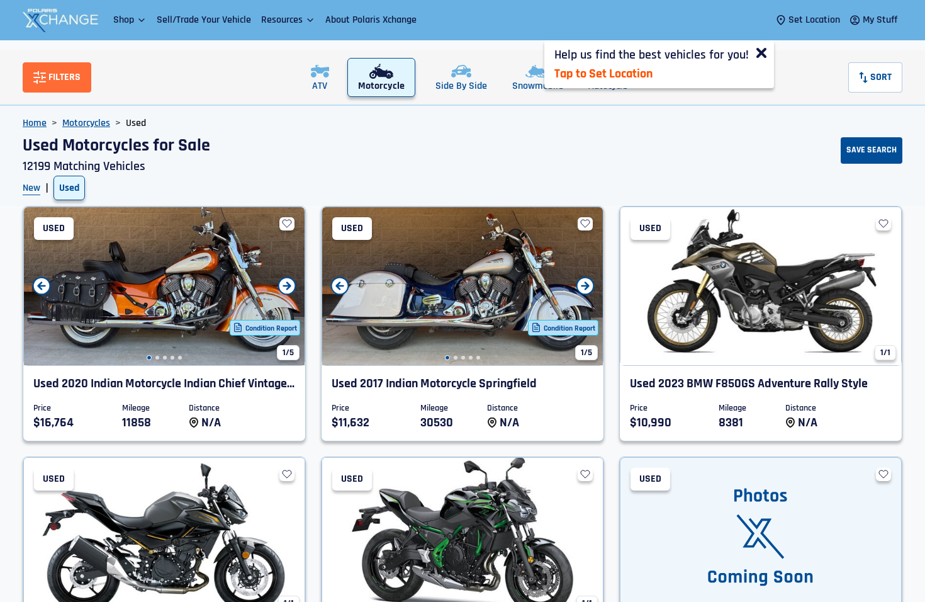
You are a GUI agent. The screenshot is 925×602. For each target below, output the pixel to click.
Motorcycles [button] (86, 123)
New (31, 188)
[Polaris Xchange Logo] (60, 20)
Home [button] (35, 123)
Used (69, 188)
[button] (130, 20)
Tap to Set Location (603, 73)
